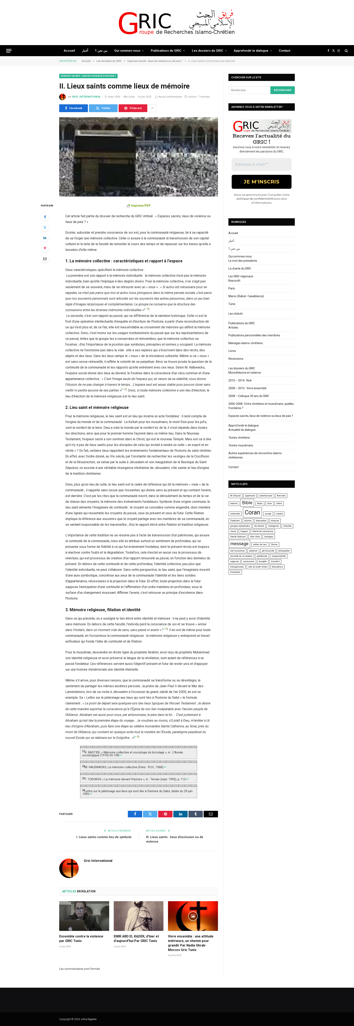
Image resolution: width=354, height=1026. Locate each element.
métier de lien (260, 544)
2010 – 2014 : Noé (240, 380)
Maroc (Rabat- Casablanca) (246, 296)
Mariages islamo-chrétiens (245, 343)
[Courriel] (45, 259)
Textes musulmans (240, 445)
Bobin (260, 503)
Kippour (244, 531)
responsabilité (279, 556)
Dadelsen (235, 520)
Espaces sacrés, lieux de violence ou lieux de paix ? (260, 415)
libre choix (255, 536)
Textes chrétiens (239, 437)
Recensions (235, 358)
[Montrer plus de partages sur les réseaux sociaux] (152, 108)
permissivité (268, 550)
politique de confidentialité (255, 198)
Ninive (274, 544)
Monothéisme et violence (244, 372)
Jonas (233, 531)
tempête (263, 561)
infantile (287, 526)
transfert (275, 561)
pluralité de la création (241, 556)
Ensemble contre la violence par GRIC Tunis (81, 938)
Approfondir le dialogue (251, 50)
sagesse (234, 561)
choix (269, 503)
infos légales (88, 1019)
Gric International (86, 96)
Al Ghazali (235, 495)
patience (253, 550)
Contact (284, 50)
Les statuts (235, 313)
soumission (248, 561)
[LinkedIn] (45, 238)
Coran (252, 512)
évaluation (235, 572)
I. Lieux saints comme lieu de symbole (104, 837)
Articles (233, 327)
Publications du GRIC (166, 50)
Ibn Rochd (259, 526)
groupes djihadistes (240, 526)
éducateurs (277, 566)
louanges (268, 536)
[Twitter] (45, 227)
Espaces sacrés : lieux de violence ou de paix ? (88, 76)
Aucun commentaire (170, 96)
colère (279, 503)
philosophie (284, 550)
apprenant (250, 495)
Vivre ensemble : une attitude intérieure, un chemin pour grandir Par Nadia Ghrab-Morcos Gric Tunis (190, 943)
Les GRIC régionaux (240, 276)
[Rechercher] (346, 50)
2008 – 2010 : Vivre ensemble (247, 388)
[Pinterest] (45, 248)
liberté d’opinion (238, 536)
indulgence (273, 526)
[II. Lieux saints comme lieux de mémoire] (138, 157)
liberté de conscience (262, 531)
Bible (247, 502)
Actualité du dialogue (242, 429)
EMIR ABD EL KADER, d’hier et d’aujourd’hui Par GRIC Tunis (136, 938)
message (239, 543)
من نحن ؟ (101, 50)
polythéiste (262, 556)
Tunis (231, 304)
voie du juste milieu (258, 566)
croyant (279, 513)
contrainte (235, 513)
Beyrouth (234, 280)
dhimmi (248, 520)
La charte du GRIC (239, 268)
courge (268, 513)
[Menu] (8, 50)
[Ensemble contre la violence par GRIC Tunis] (84, 916)
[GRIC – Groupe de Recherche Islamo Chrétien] (177, 23)
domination (261, 520)
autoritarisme (265, 495)
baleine (234, 503)
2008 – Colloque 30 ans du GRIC (248, 396)
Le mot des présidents (242, 260)
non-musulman (237, 550)
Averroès (281, 495)
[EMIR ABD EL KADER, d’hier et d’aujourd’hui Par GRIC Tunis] (139, 916)
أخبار (85, 50)
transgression (237, 566)
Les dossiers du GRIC (207, 50)
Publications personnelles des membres (254, 335)
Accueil (69, 50)
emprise (275, 520)
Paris (231, 288)
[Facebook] (45, 217)
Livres (232, 351)
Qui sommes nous (127, 50)
